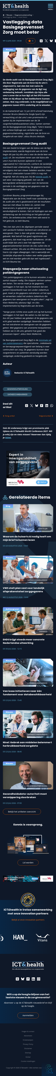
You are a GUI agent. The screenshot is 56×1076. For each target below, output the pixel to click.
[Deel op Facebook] (41, 405)
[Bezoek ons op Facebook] (28, 979)
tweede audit (41, 176)
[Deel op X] (46, 40)
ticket (8, 437)
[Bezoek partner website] (14, 937)
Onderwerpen (28, 1040)
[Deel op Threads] (41, 40)
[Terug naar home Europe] (16, 7)
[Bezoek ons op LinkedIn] (33, 979)
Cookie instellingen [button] (28, 1061)
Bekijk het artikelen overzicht (22, 811)
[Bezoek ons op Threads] (17, 979)
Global (28, 1057)
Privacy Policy (28, 1044)
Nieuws (9, 15)
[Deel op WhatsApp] (51, 405)
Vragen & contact (28, 1031)
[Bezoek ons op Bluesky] (22, 979)
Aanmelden (28, 1015)
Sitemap (28, 1053)
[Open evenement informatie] (49, 1069)
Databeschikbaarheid (17, 394)
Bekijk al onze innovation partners (28, 919)
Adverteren (28, 1036)
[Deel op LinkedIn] (46, 405)
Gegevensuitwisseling (23, 15)
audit (5, 157)
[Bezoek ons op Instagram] (38, 979)
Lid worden (28, 862)
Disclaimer (28, 1048)
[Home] (3, 15)
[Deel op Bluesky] (51, 40)
